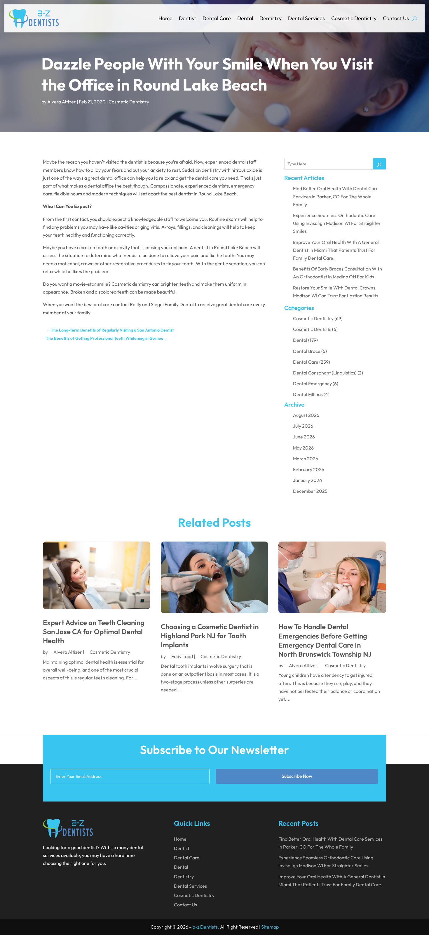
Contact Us (396, 18)
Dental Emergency (312, 383)
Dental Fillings (308, 394)
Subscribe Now (297, 776)
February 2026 (308, 469)
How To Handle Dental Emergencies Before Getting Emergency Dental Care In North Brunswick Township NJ (325, 640)
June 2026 (304, 437)
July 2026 (303, 426)
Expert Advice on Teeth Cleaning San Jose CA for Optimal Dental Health (93, 631)
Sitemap (270, 927)
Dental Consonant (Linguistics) (325, 373)
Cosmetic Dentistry (353, 18)
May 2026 (303, 448)
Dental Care (217, 18)
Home (165, 18)
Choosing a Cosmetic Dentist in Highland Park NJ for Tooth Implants (210, 635)
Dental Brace (306, 351)
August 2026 (306, 415)
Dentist (187, 18)
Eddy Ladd (182, 656)
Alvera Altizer (61, 102)
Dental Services (306, 18)
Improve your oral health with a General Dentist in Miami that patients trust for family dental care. (336, 250)
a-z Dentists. (206, 927)
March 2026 (305, 459)
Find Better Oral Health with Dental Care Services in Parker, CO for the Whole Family (336, 196)
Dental (245, 18)
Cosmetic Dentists (312, 329)
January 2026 (307, 480)
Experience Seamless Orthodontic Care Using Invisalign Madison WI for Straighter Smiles (337, 223)
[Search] (379, 164)
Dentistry (270, 18)
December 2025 (310, 491)
